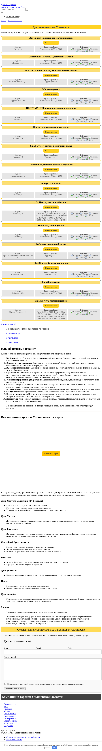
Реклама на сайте (14, 740)
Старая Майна (10, 721)
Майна (7, 711)
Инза (6, 706)
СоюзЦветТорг (13, 333)
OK (54, 748)
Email (39, 648)
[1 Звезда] (75, 49)
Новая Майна (10, 714)
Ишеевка (8, 709)
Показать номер (51, 43)
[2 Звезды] (84, 49)
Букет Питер (12, 338)
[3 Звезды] (93, 49)
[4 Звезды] (80, 51)
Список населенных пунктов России (23, 737)
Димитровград (10, 704)
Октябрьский (10, 718)
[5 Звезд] (89, 51)
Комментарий (10, 657)
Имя (6, 648)
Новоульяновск (11, 716)
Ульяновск (8, 723)
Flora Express (12, 342)
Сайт (70, 648)
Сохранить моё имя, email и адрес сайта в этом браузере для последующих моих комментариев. (45, 684)
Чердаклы (8, 725)
